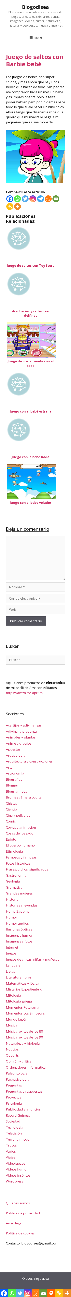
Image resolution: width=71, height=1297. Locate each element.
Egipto (11, 839)
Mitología (13, 995)
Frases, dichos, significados (27, 869)
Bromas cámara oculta (24, 797)
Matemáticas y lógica (22, 983)
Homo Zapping (18, 911)
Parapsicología (17, 1079)
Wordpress (14, 1181)
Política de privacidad (23, 1213)
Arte (9, 767)
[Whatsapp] (17, 198)
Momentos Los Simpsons (25, 1013)
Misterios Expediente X (24, 989)
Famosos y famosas (21, 857)
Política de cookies (20, 1233)
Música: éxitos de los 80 (24, 1031)
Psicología (14, 1103)
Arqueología (15, 755)
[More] (17, 206)
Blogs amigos (16, 791)
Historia (12, 899)
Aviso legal (14, 1223)
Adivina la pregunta (21, 731)
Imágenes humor (19, 935)
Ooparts (12, 1055)
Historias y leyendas (21, 905)
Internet (12, 947)
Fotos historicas (18, 863)
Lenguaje (13, 965)
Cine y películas (18, 815)
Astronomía (15, 773)
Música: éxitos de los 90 (24, 1037)
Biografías (14, 779)
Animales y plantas (21, 737)
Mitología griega (19, 1001)
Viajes (10, 1157)
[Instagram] (32, 198)
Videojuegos (15, 1163)
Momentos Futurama (22, 1007)
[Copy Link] (9, 206)
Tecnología (14, 1127)
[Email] (55, 198)
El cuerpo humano (20, 845)
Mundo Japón (16, 1019)
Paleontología (17, 1073)
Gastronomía (16, 875)
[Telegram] (40, 198)
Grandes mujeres (19, 893)
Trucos (11, 1145)
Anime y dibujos (18, 743)
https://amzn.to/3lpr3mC (25, 693)
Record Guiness (18, 1115)
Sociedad (13, 1121)
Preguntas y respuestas (24, 1091)
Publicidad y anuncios (23, 1109)
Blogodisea (35, 7)
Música (11, 1025)
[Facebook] (9, 198)
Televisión (14, 1133)
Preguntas (14, 1085)
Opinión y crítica (19, 1061)
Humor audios (17, 923)
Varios (11, 1151)
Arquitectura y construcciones (29, 761)
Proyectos (13, 1097)
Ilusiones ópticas (19, 929)
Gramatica (14, 887)
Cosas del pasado (19, 833)
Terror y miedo (17, 1139)
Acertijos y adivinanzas (24, 725)
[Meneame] (48, 198)
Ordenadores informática (26, 1067)
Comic (11, 821)
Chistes (11, 803)
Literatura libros (19, 977)
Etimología (14, 851)
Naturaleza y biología (23, 1043)
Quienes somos (18, 1203)
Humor (11, 917)
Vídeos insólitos (18, 1175)
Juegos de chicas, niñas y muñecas (32, 959)
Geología (13, 881)
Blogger (12, 785)
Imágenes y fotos (19, 941)
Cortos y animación (21, 827)
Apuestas (13, 749)
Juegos (11, 953)
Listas (10, 971)
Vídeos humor (17, 1169)
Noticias (12, 1049)
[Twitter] (25, 198)
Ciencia (11, 809)
